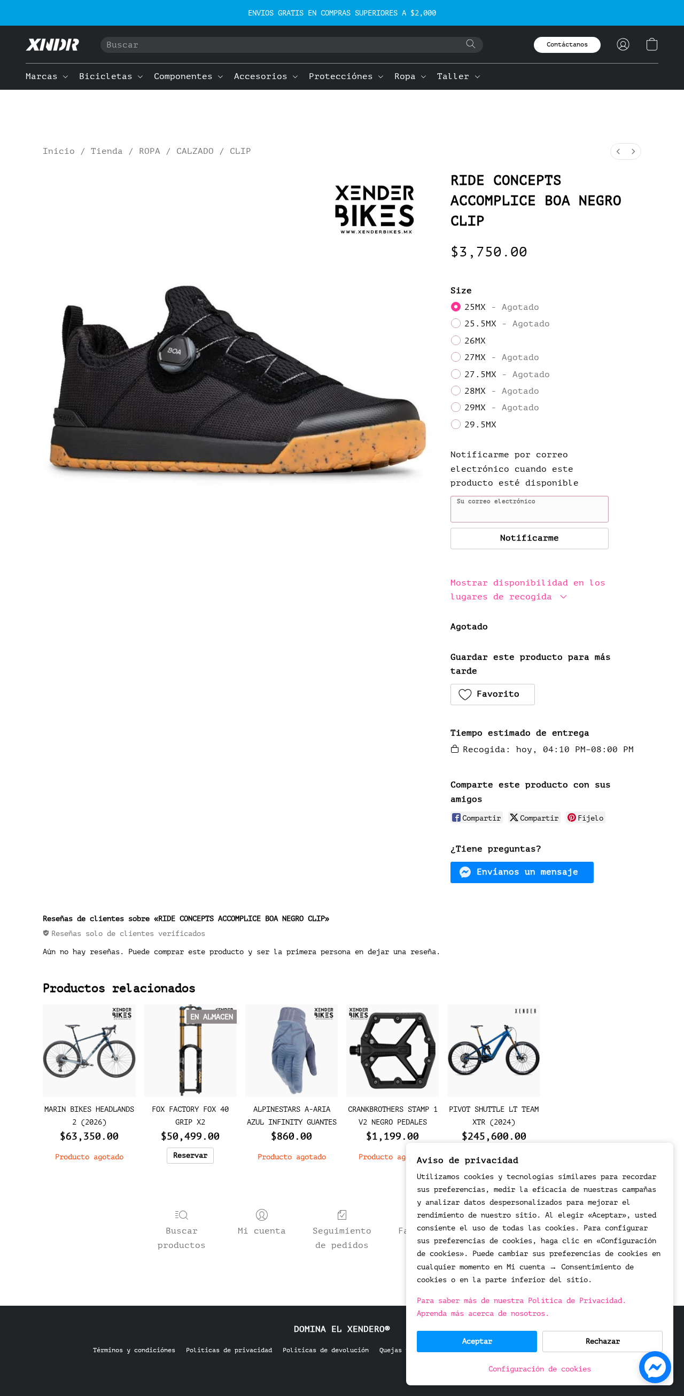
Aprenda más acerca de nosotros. (483, 1313)
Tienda (107, 151)
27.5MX (507, 374)
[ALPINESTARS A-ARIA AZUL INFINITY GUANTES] (291, 1050)
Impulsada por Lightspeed (342, 1367)
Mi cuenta (262, 1231)
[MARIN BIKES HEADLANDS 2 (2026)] (89, 1050)
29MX (501, 407)
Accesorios (263, 76)
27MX (501, 357)
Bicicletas (108, 76)
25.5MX (507, 324)
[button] (52, 44)
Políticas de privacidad (229, 1350)
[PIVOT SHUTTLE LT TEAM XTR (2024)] (493, 1050)
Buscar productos (182, 1238)
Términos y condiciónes (134, 1350)
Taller (456, 76)
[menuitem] (618, 151)
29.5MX (480, 425)
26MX (475, 341)
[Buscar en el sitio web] (471, 43)
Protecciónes (343, 76)
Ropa (407, 76)
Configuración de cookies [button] (539, 1369)
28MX (501, 391)
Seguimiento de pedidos (342, 1238)
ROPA (149, 151)
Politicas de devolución (326, 1350)
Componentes (186, 76)
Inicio (59, 151)
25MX (501, 307)
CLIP (240, 151)
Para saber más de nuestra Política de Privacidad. (521, 1301)
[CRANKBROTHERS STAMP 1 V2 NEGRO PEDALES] (392, 1050)
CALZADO (195, 151)
